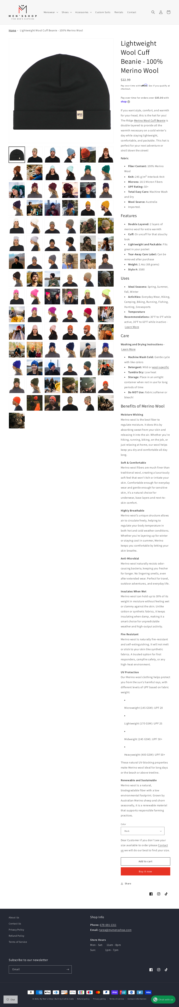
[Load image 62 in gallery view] (88, 279)
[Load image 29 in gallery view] (52, 208)
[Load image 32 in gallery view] (88, 208)
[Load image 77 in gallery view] (70, 314)
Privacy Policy (16, 929)
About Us (14, 917)
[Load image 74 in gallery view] (35, 314)
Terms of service (116, 999)
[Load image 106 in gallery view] (52, 385)
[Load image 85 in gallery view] (70, 332)
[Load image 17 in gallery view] (88, 172)
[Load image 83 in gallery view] (52, 332)
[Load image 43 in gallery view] (17, 243)
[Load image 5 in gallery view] (52, 155)
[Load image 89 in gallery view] (35, 350)
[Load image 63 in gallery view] (106, 279)
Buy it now (145, 871)
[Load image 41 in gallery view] (106, 226)
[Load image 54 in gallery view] (88, 261)
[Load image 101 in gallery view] (88, 367)
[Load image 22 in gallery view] (52, 190)
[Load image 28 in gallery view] (35, 208)
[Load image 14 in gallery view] (52, 172)
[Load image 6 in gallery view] (70, 155)
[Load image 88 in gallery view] (17, 350)
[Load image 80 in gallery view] (17, 332)
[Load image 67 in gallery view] (52, 297)
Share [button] (128, 883)
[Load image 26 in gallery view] (106, 190)
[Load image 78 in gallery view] (88, 314)
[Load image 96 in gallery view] (17, 367)
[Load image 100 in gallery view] (70, 367)
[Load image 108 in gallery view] (88, 385)
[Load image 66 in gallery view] (35, 297)
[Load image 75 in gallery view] (52, 314)
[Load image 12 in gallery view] (35, 172)
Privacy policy (99, 999)
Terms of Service (18, 941)
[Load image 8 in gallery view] (88, 155)
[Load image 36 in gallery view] (35, 226)
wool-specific (160, 367)
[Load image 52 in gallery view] (52, 261)
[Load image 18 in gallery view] (106, 172)
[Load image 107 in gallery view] (70, 385)
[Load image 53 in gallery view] (70, 261)
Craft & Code (68, 999)
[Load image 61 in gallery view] (70, 279)
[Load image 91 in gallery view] (52, 350)
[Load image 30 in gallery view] (70, 208)
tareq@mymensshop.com (115, 930)
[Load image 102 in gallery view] (106, 367)
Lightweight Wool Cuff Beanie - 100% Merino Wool (51, 30)
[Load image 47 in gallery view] (88, 243)
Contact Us (15, 923)
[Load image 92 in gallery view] (70, 350)
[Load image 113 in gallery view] (70, 403)
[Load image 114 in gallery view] (88, 403)
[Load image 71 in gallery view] (106, 297)
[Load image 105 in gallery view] (35, 385)
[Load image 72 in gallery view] (17, 314)
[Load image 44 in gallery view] (35, 243)
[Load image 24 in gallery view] (88, 190)
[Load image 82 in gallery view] (35, 332)
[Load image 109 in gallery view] (106, 385)
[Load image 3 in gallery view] (35, 155)
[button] (51, 12)
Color (123, 824)
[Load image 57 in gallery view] (17, 279)
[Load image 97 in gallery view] (35, 367)
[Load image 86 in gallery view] (88, 332)
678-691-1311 (108, 925)
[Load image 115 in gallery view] (106, 403)
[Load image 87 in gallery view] (106, 332)
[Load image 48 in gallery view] (106, 243)
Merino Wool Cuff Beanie (149, 120)
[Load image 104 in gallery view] (17, 385)
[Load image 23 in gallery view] (70, 190)
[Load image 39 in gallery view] (70, 226)
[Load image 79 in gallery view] (106, 314)
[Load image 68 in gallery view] (70, 297)
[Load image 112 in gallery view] (52, 403)
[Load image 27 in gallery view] (17, 208)
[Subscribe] (67, 969)
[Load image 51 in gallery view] (35, 261)
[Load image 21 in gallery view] (35, 190)
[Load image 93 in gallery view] (88, 350)
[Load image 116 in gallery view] (17, 421)
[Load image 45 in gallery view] (52, 243)
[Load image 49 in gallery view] (17, 261)
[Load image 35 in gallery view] (17, 226)
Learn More (132, 327)
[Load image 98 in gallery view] (52, 367)
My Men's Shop (46, 999)
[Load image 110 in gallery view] (17, 403)
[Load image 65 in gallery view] (17, 297)
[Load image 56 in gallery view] (106, 261)
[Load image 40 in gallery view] (88, 226)
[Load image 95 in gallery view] (106, 350)
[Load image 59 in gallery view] (52, 279)
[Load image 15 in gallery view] (70, 172)
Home (12, 30)
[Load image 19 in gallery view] (17, 190)
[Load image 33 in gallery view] (106, 208)
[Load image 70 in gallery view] (88, 297)
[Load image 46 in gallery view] (70, 243)
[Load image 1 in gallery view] (17, 155)
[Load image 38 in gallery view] (52, 226)
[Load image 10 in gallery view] (106, 155)
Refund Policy (16, 935)
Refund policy (83, 999)
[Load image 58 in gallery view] (35, 279)
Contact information (137, 999)
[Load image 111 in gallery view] (35, 403)
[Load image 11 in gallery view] (17, 172)
